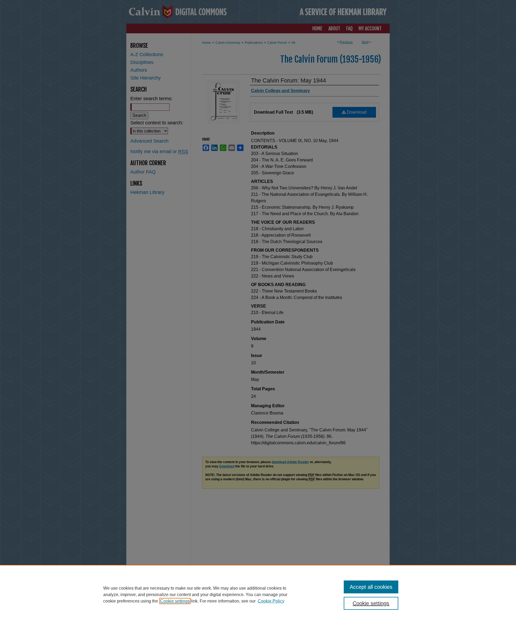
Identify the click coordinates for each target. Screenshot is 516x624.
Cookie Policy (271, 601)
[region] (258, 594)
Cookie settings (175, 601)
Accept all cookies (371, 587)
